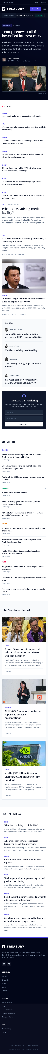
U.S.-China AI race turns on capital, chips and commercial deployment (21, 467)
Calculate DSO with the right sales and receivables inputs (24, 579)
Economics (5, 980)
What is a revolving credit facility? (21, 210)
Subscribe (35, 9)
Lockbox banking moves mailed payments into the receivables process (22, 142)
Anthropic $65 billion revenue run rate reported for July (23, 478)
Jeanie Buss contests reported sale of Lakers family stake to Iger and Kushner (21, 455)
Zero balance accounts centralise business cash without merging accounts (22, 156)
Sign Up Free (24, 424)
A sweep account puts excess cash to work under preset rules (23, 529)
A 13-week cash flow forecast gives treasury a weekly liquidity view (24, 240)
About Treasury (7, 1003)
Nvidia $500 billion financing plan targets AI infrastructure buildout (21, 552)
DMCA (4, 1032)
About (37, 2)
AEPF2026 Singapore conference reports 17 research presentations (21, 502)
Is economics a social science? (15, 492)
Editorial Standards (8, 1013)
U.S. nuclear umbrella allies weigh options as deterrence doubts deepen (21, 183)
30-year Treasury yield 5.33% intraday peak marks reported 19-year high (21, 169)
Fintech (4, 983)
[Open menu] (44, 9)
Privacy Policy (6, 1029)
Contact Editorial (7, 1017)
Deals (4, 987)
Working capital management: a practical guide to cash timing (24, 128)
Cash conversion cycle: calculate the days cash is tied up (23, 590)
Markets (4, 976)
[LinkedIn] (4, 964)
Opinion (4, 991)
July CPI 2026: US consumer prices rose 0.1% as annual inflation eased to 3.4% (22, 514)
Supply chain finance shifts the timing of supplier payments (23, 567)
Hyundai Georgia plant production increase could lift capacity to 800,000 (23, 300)
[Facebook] (9, 964)
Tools (3, 1006)
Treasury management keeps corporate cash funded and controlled (21, 541)
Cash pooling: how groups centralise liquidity (22, 116)
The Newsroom (7, 1010)
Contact (43, 2)
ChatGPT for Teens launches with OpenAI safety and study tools (23, 197)
